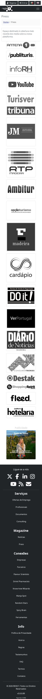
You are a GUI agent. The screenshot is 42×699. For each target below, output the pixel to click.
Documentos (21, 514)
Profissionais (21, 507)
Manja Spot (21, 596)
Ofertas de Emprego (21, 500)
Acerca (21, 640)
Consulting (21, 521)
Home (6, 22)
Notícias (21, 537)
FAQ (21, 661)
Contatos (21, 676)
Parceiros (21, 567)
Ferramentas (21, 617)
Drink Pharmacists (21, 581)
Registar (13, 3)
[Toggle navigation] (38, 9)
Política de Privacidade (21, 633)
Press (21, 544)
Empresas (21, 560)
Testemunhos (21, 654)
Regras (21, 647)
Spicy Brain (21, 610)
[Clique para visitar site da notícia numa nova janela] (21, 45)
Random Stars (21, 603)
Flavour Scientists (21, 574)
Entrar (25, 3)
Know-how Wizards (21, 588)
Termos (21, 669)
